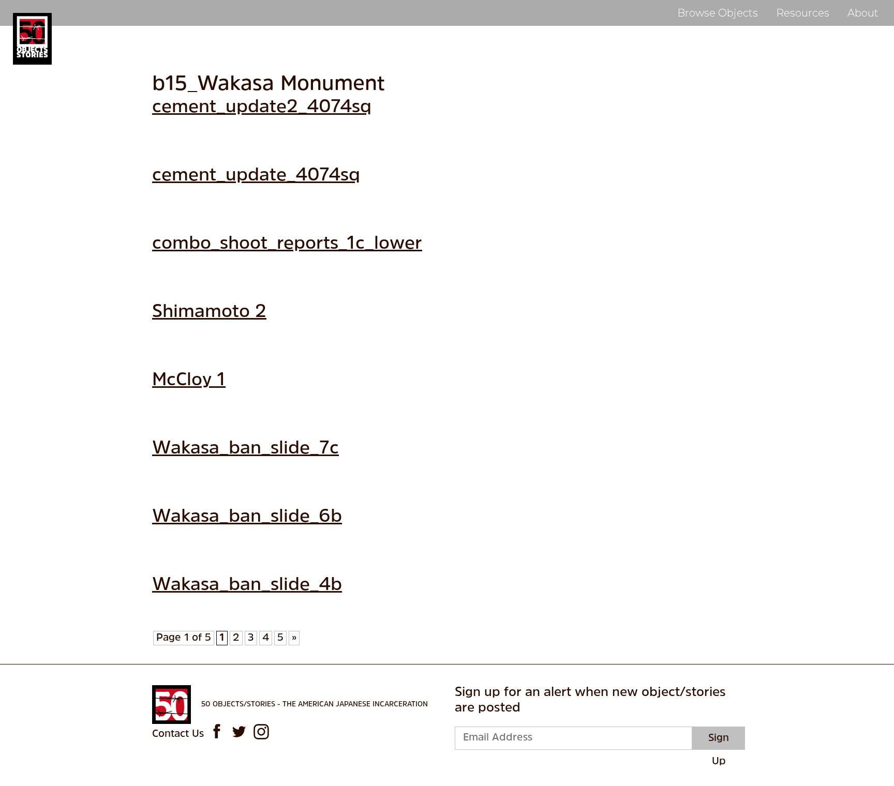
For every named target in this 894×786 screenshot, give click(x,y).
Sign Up (718, 741)
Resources (802, 13)
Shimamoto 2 (209, 313)
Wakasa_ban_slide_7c (245, 449)
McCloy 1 (189, 381)
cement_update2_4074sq (261, 108)
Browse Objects (717, 13)
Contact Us (178, 734)
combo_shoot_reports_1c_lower (287, 244)
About (862, 13)
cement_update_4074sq (256, 176)
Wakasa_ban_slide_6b (247, 517)
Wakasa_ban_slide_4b (247, 586)
